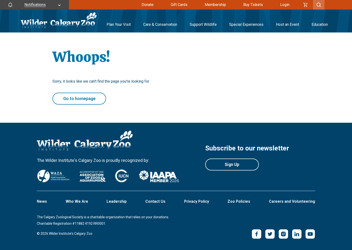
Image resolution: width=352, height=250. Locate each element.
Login (285, 4)
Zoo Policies (238, 201)
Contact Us (155, 201)
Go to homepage (79, 98)
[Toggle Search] (318, 5)
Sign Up (232, 164)
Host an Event (287, 24)
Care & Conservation (160, 24)
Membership (215, 4)
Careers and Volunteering (292, 201)
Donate (147, 4)
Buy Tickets (253, 4)
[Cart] (305, 5)
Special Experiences (246, 24)
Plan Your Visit (119, 24)
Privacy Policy (196, 201)
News (42, 201)
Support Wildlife (203, 24)
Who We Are (77, 201)
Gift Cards (179, 4)
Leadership (117, 201)
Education (320, 24)
